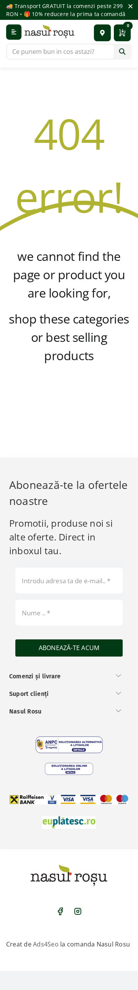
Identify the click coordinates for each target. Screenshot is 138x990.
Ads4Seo (46, 944)
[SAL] (69, 744)
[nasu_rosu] (49, 31)
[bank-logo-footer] (69, 799)
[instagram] (78, 911)
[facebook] (60, 911)
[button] (102, 32)
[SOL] (69, 768)
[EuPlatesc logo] (69, 822)
